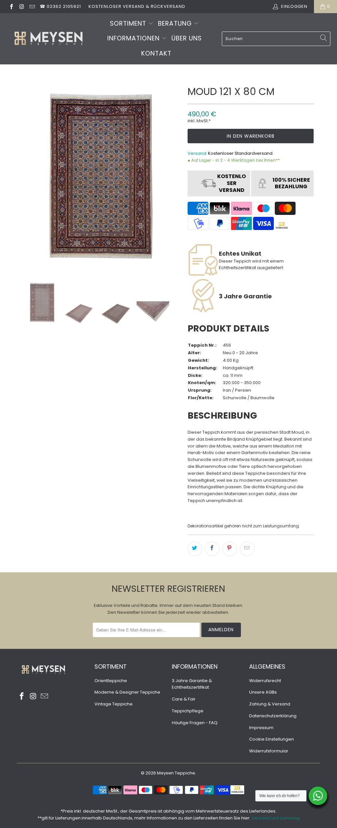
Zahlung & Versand (269, 704)
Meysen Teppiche (176, 773)
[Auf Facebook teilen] (212, 548)
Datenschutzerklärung (273, 716)
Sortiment (129, 23)
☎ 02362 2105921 (60, 6)
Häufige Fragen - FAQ (195, 723)
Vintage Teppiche (113, 704)
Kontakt (156, 53)
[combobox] (276, 39)
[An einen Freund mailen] (247, 548)
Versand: (197, 153)
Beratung (176, 23)
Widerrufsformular (268, 751)
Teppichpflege (187, 711)
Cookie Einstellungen (271, 739)
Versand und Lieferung (275, 818)
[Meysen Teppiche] (49, 39)
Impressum (261, 727)
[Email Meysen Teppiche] (32, 6)
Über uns (186, 38)
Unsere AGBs (263, 692)
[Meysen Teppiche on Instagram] (21, 6)
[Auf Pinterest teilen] (229, 548)
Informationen (134, 38)
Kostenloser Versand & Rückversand (137, 6)
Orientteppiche (110, 681)
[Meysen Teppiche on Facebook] (11, 6)
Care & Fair (183, 699)
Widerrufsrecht (265, 681)
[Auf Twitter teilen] (195, 548)
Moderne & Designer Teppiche (127, 692)
